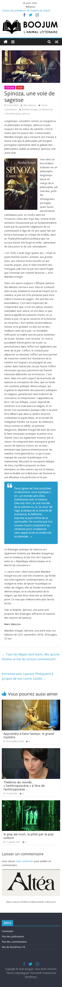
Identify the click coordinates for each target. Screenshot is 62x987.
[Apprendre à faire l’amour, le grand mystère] (31, 701)
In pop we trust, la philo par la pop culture (28, 836)
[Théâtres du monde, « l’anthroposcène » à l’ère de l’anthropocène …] (31, 750)
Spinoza (26, 113)
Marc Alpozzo (30, 105)
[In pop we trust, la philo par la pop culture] (31, 802)
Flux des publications (13, 936)
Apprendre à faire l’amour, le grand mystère (28, 735)
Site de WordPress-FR (13, 947)
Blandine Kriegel (29, 109)
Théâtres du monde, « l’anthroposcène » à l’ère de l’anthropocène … (24, 785)
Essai (20, 87)
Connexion (7, 931)
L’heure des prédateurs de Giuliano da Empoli (26, 10)
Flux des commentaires (14, 941)
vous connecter (24, 861)
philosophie (15, 113)
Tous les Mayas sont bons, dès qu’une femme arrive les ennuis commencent (30, 656)
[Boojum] (5, 41)
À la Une (10, 87)
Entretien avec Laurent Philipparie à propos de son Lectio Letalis (27, 676)
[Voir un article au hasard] (56, 41)
